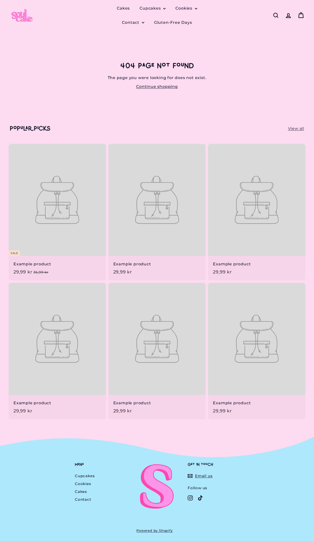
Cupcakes (151, 8)
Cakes (123, 8)
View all (296, 128)
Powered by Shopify (154, 530)
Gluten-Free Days (173, 22)
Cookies (184, 8)
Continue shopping (157, 86)
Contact (131, 22)
